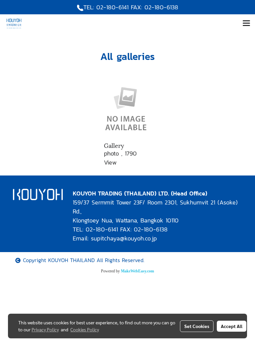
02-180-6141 (112, 7)
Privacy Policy (45, 329)
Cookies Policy (84, 329)
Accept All (231, 326)
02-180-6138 (161, 7)
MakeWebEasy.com (137, 271)
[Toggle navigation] (246, 23)
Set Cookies (196, 326)
